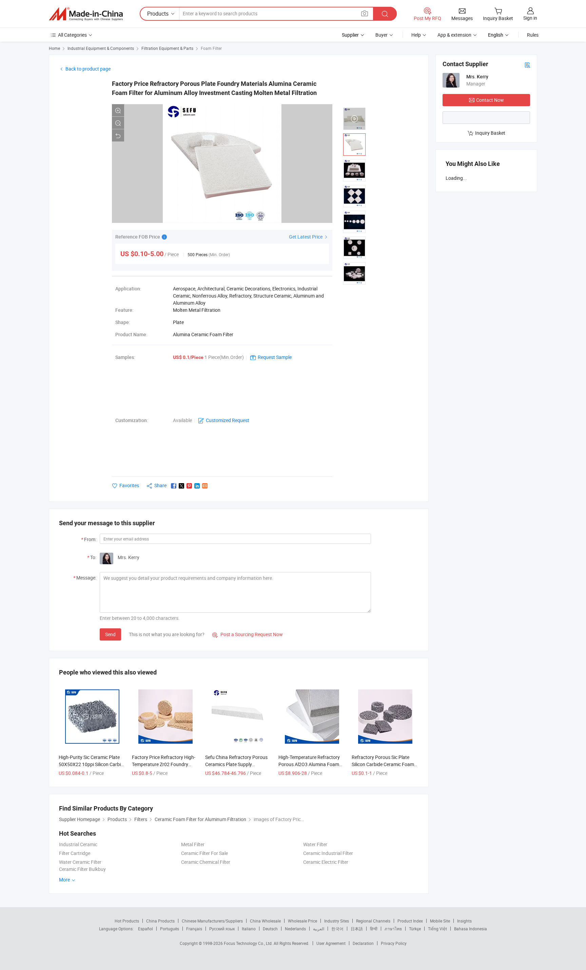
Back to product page (88, 68)
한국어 (337, 928)
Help (416, 35)
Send (110, 634)
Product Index (410, 921)
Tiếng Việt (437, 928)
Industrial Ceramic (78, 844)
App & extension (454, 35)
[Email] (205, 486)
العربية (318, 928)
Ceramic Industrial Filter (328, 853)
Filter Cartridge (74, 853)
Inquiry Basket (490, 133)
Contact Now (490, 100)
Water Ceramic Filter (80, 862)
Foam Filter (211, 48)
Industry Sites (336, 921)
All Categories (72, 35)
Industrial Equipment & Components (100, 48)
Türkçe (415, 928)
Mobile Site (440, 921)
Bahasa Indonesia (470, 928)
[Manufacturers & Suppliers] (86, 14)
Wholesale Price (302, 921)
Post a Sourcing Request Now (247, 634)
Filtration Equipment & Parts (167, 48)
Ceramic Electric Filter (325, 862)
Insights (464, 921)
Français (194, 928)
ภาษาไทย (393, 928)
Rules (533, 35)
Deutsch (270, 928)
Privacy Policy (394, 943)
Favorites (129, 485)
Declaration (363, 943)
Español (145, 928)
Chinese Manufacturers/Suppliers (212, 921)
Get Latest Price (306, 236)
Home (54, 48)
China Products (160, 921)
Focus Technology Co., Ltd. (249, 943)
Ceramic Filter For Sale (204, 853)
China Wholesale (265, 921)
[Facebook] (173, 486)
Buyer (381, 35)
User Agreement (331, 943)
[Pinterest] (189, 486)
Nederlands (295, 928)
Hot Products (127, 921)
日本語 (357, 928)
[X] (181, 486)
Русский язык (222, 928)
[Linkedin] (197, 486)
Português (169, 928)
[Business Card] (527, 64)
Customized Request (227, 420)
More (65, 879)
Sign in (530, 18)
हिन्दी (373, 928)
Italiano (249, 928)
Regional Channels (373, 921)
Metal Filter (192, 844)
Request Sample (275, 357)
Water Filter (315, 844)
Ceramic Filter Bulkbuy (82, 869)
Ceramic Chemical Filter (205, 862)
